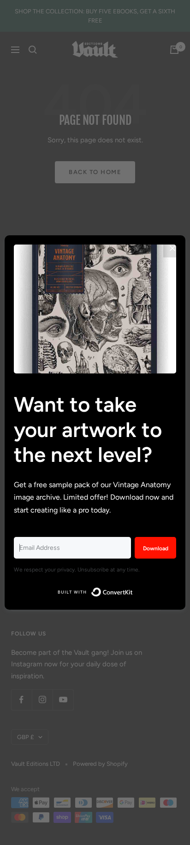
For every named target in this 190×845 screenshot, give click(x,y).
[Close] (172, 248)
